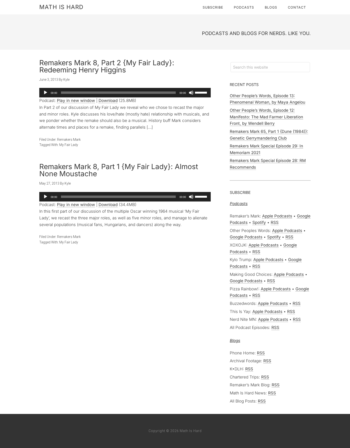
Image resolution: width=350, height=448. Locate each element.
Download (108, 100)
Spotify (259, 222)
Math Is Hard (61, 7)
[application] (125, 92)
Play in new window (76, 100)
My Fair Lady (68, 145)
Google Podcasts (246, 237)
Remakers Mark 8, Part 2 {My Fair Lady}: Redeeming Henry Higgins (106, 66)
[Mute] (191, 92)
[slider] (201, 92)
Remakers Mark (69, 139)
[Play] (45, 92)
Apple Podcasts (277, 216)
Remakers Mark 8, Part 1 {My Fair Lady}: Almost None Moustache (118, 170)
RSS (275, 222)
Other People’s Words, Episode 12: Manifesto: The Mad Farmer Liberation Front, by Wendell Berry (266, 117)
